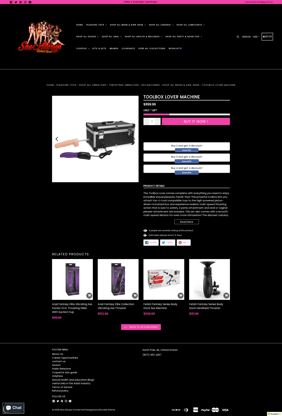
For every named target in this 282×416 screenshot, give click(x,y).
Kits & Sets (99, 48)
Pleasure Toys (95, 24)
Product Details (153, 185)
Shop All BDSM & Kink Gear (127, 24)
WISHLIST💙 (175, 48)
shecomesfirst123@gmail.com (259, 2)
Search (56, 365)
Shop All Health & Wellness (143, 36)
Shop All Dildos (86, 36)
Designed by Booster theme (100, 409)
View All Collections (151, 48)
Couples (82, 48)
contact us (58, 361)
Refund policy (60, 390)
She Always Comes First (72, 409)
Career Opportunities (65, 357)
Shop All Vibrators (93, 85)
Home (79, 24)
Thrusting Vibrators (124, 85)
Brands (114, 48)
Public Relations (61, 368)
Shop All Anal (111, 36)
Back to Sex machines (143, 327)
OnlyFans (57, 376)
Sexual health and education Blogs (73, 379)
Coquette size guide (64, 372)
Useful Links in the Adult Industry (71, 383)
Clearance (128, 48)
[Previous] (57, 139)
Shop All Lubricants (190, 24)
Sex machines (150, 85)
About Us (57, 354)
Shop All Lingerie (160, 24)
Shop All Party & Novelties (182, 36)
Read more (186, 221)
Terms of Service (62, 387)
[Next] (134, 139)
